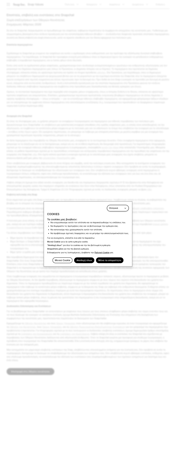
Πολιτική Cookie (101, 252)
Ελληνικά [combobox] (113, 208)
